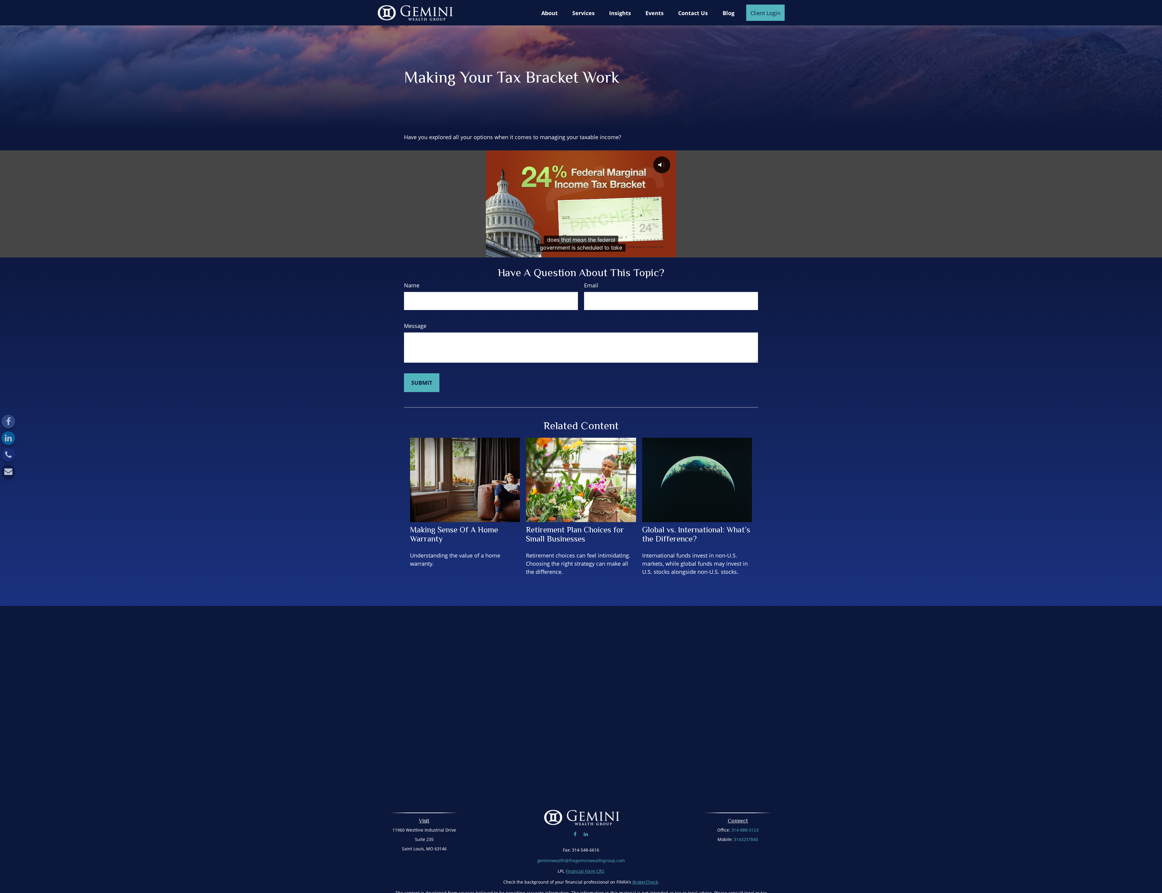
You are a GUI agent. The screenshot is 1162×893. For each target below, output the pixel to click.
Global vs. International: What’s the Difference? (696, 534)
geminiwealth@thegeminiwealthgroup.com (581, 860)
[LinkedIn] (8, 438)
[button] (549, 12)
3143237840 (746, 839)
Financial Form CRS (585, 871)
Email (591, 285)
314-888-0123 (745, 830)
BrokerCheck (645, 882)
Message (415, 325)
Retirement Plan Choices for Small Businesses (575, 534)
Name (411, 285)
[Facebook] (8, 421)
